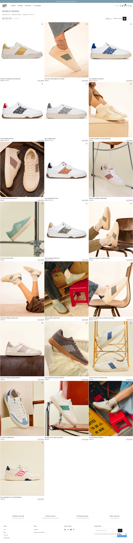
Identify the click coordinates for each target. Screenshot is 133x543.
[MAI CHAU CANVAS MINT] (22, 229)
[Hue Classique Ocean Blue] (111, 49)
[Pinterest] (74, 529)
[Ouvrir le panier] (131, 6)
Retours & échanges (39, 532)
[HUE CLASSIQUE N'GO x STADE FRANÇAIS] (22, 468)
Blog (5, 532)
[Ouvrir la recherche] (120, 6)
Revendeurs (7, 537)
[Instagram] (65, 529)
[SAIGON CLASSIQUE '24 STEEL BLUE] (22, 289)
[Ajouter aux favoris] (42, 24)
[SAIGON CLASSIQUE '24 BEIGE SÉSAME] (22, 348)
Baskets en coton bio (28, 14)
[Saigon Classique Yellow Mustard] (22, 49)
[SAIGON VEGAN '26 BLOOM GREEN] (66, 408)
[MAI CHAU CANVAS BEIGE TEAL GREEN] (66, 49)
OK (120, 530)
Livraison (36, 529)
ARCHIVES (28, 5)
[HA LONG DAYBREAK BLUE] (22, 408)
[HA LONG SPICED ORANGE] (111, 408)
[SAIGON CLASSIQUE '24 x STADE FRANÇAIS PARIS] (111, 289)
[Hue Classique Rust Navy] (66, 169)
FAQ (5, 529)
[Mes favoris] (127, 6)
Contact (6, 535)
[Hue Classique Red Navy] (22, 109)
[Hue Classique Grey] (66, 109)
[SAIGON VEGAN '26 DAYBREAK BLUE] (111, 348)
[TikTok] (68, 529)
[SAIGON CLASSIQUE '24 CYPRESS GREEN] (111, 229)
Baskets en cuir (6, 14)
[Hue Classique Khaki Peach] (66, 229)
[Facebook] (71, 529)
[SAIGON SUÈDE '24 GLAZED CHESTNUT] (66, 348)
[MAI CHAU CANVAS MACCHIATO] (22, 169)
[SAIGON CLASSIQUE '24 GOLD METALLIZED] (111, 109)
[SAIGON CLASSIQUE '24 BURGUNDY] (111, 169)
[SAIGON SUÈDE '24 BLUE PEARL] (66, 289)
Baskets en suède (16, 14)
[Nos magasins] (122, 6)
